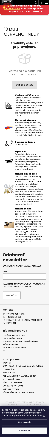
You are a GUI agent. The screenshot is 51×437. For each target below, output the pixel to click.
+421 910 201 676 (14, 317)
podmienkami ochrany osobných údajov (24, 285)
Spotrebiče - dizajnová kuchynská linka (23, 366)
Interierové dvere (11, 379)
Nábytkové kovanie (12, 383)
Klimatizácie (9, 369)
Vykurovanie (9, 373)
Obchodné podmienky (13, 338)
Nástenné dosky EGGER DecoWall (19, 392)
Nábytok (7, 363)
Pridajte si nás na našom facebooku (24, 320)
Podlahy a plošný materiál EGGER (19, 376)
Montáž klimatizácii (13, 386)
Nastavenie (24, 422)
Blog (5, 350)
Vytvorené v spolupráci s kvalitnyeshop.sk (24, 402)
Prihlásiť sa (11, 295)
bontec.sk (11, 323)
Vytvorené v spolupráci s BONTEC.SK (24, 404)
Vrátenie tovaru (10, 344)
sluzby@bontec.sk (15, 314)
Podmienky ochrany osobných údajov (22, 341)
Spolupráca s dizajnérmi (14, 347)
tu (44, 415)
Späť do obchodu (24, 85)
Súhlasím (24, 430)
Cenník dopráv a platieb (14, 335)
